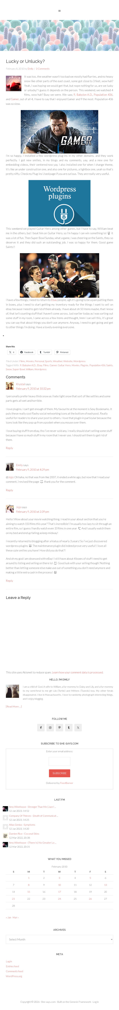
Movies (30, 361)
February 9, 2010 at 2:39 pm (32, 511)
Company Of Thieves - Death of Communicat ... (33, 815)
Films (22, 361)
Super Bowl (19, 369)
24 (59, 898)
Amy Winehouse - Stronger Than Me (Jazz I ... (32, 806)
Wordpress (79, 361)
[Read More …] (14, 706)
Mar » (16, 917)
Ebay (54, 300)
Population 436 (103, 94)
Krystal (20, 384)
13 (105, 884)
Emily (19, 465)
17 (59, 891)
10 (59, 884)
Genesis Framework (80, 1001)
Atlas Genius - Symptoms (22, 824)
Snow (9, 369)
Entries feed (12, 966)
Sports (48, 361)
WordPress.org (14, 976)
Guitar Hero (64, 365)
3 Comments (43, 68)
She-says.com (48, 1001)
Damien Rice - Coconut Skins (24, 833)
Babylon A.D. (84, 94)
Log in (9, 961)
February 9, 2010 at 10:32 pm (33, 388)
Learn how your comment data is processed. (77, 672)
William (29, 369)
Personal (39, 361)
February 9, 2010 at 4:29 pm (32, 469)
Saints (109, 365)
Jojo (10, 477)
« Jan (8, 917)
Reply (9, 448)
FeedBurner (66, 782)
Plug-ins (84, 365)
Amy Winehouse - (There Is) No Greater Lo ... (32, 842)
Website (68, 361)
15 (28, 891)
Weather (57, 361)
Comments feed (14, 971)
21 (13, 898)
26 (90, 898)
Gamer (15, 99)
